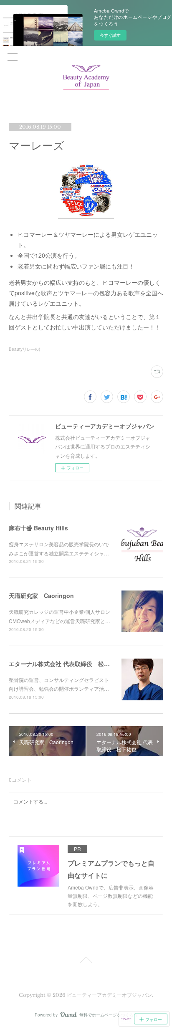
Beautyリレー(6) (24, 349)
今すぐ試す (110, 35)
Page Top (86, 961)
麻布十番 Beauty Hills (38, 528)
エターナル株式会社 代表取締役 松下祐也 (65, 663)
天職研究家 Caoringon (41, 595)
